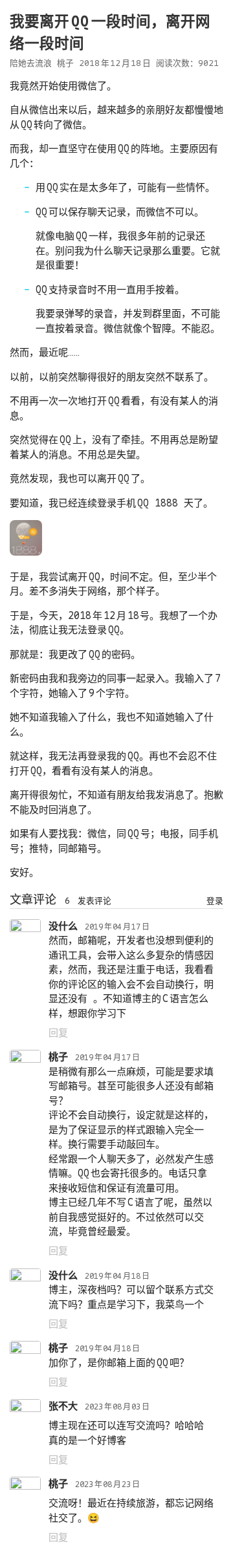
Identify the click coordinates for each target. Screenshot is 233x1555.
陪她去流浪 (31, 63)
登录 (214, 900)
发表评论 (94, 900)
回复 (58, 1033)
